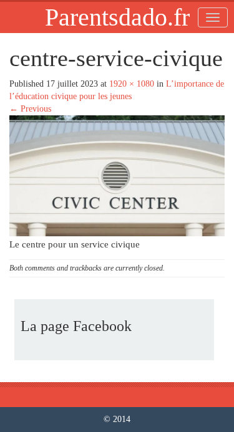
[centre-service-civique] (117, 175)
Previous (30, 108)
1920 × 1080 (131, 84)
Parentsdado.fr (117, 17)
